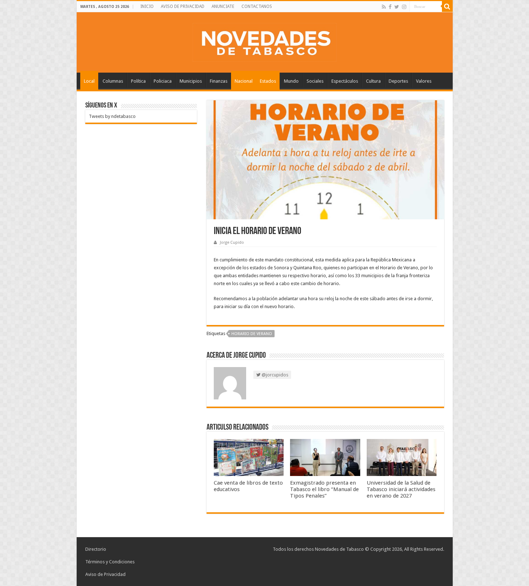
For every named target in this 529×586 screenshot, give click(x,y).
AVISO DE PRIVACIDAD (182, 6)
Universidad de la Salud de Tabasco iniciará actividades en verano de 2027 (401, 489)
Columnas (113, 81)
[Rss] (383, 7)
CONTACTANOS (256, 6)
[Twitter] (397, 7)
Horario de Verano (251, 333)
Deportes (398, 81)
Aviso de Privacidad (105, 574)
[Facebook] (390, 7)
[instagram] (404, 7)
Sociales (315, 81)
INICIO (147, 6)
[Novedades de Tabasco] (264, 41)
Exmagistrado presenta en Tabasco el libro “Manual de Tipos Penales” (324, 489)
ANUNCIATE (223, 6)
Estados (268, 81)
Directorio (95, 549)
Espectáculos (344, 81)
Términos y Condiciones (110, 561)
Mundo (291, 81)
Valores (423, 81)
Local (89, 81)
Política (138, 81)
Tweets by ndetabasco (112, 116)
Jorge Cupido (232, 242)
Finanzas (218, 81)
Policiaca (163, 81)
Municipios (191, 81)
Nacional (244, 81)
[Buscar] (447, 6)
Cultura (373, 81)
